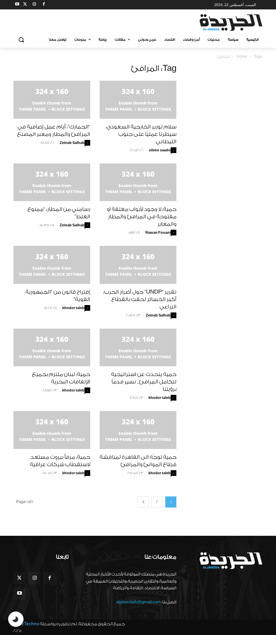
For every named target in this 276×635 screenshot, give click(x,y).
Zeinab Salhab (72, 143)
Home (241, 56)
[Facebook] (43, 5)
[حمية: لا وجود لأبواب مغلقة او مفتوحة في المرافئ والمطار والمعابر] (138, 182)
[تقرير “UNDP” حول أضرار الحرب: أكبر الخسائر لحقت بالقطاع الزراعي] (138, 265)
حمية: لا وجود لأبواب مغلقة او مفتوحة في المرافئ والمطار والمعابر (141, 216)
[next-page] (143, 502)
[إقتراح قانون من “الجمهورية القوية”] (51, 265)
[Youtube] (17, 5)
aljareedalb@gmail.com (138, 602)
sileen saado (160, 150)
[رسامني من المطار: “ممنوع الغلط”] (51, 182)
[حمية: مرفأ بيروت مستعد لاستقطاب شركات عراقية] (51, 430)
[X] (25, 5)
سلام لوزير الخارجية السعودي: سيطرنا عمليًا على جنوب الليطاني (141, 134)
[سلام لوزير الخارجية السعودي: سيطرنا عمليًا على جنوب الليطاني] (138, 100)
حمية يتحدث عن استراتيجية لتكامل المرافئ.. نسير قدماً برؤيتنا (143, 381)
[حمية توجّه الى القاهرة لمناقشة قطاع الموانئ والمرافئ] (138, 430)
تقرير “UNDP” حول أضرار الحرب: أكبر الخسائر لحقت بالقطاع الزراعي (139, 299)
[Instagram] (34, 5)
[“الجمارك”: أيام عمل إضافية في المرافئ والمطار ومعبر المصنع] (51, 100)
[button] (21, 40)
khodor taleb (73, 308)
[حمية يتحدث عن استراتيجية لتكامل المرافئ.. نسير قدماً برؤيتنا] (138, 348)
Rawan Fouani (158, 233)
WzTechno (28, 623)
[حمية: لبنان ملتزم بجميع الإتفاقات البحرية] (51, 348)
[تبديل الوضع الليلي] (16, 619)
